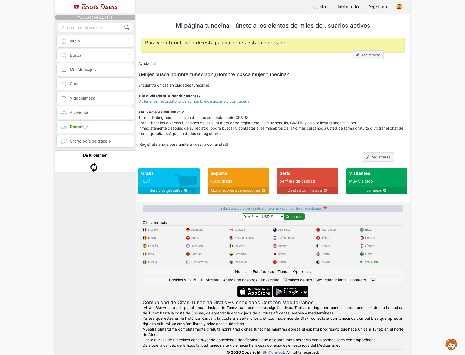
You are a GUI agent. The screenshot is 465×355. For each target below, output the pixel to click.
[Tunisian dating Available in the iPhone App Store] (255, 288)
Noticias (242, 271)
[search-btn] (127, 27)
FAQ (373, 280)
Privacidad (270, 280)
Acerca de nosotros (240, 280)
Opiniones (302, 271)
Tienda (283, 271)
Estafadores (263, 271)
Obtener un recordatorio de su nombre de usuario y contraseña (193, 101)
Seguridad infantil (330, 280)
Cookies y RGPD (183, 280)
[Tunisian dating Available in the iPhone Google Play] (290, 288)
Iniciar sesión (349, 6)
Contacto (358, 280)
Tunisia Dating (98, 7)
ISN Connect (272, 352)
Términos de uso (297, 280)
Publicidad (210, 280)
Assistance (452, 344)
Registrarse (378, 6)
